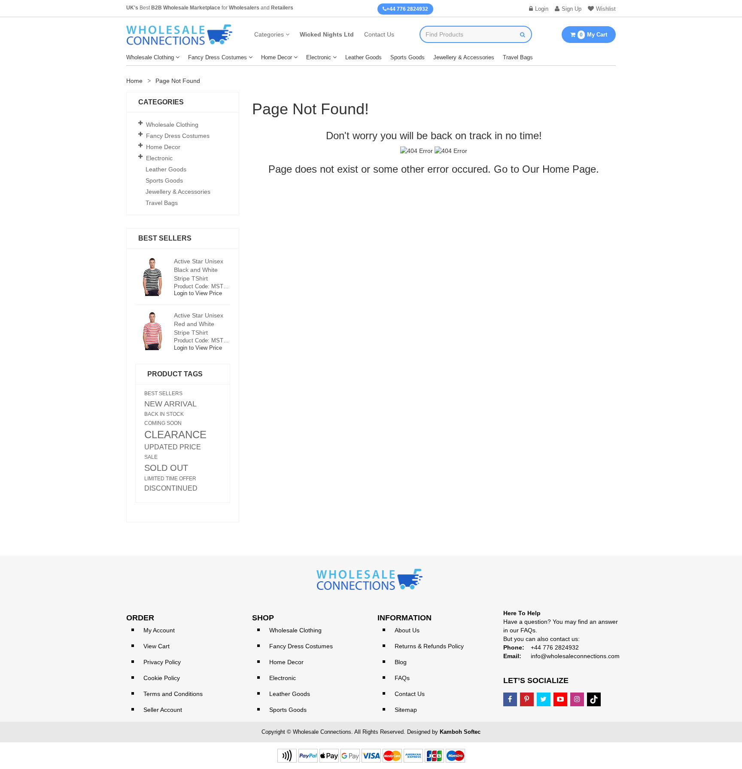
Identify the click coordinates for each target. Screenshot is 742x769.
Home (134, 80)
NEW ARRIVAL (170, 404)
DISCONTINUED (171, 488)
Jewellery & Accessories (463, 57)
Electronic (318, 57)
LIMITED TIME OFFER (170, 478)
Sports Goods (407, 57)
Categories (269, 34)
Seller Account (162, 709)
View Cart (156, 646)
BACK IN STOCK (164, 414)
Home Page (569, 169)
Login (541, 9)
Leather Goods (363, 57)
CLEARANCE (175, 435)
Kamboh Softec (460, 732)
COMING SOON (163, 423)
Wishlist (606, 9)
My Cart (593, 34)
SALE (151, 457)
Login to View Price (198, 293)
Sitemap (406, 709)
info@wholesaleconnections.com (575, 656)
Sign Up (571, 9)
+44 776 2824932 (407, 9)
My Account (159, 630)
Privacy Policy (162, 662)
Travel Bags (518, 57)
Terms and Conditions (173, 693)
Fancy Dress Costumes (217, 57)
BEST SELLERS (163, 393)
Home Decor (276, 57)
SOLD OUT (166, 468)
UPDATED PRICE (172, 447)
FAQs (402, 677)
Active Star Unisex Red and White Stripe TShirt (198, 324)
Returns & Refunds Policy (429, 646)
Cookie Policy (161, 677)
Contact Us (379, 34)
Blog (401, 662)
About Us (407, 630)
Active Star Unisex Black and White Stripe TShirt (198, 270)
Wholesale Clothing (150, 57)
